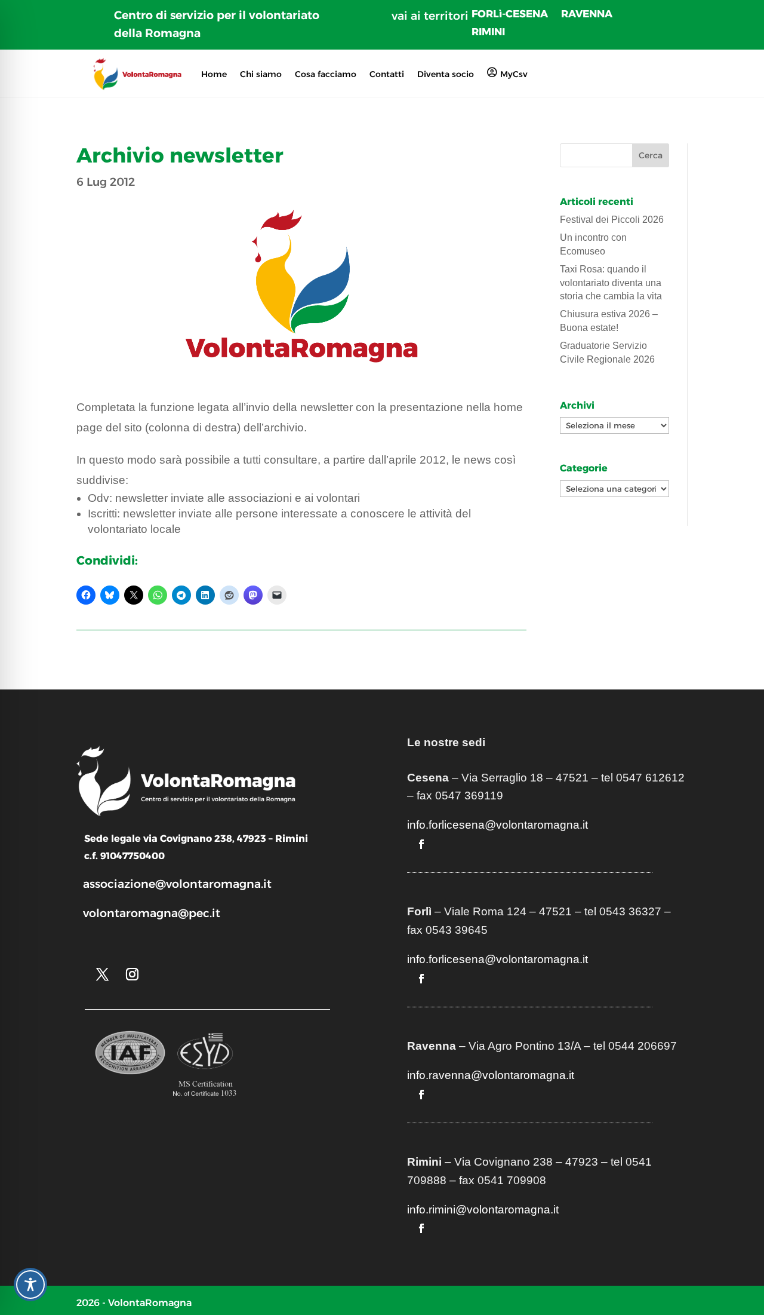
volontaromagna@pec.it (151, 913)
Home (214, 74)
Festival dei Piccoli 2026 (612, 219)
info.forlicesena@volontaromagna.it (497, 825)
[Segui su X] (102, 974)
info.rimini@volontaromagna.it (483, 1209)
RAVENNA (586, 15)
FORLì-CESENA (510, 15)
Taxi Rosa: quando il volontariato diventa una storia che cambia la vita (611, 282)
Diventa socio (445, 74)
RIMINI (488, 32)
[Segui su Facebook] (421, 844)
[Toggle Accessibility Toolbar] (30, 1284)
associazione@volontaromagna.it (177, 884)
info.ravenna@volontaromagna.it (490, 1075)
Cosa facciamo (325, 74)
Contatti (386, 74)
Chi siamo (261, 74)
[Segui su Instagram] (131, 974)
